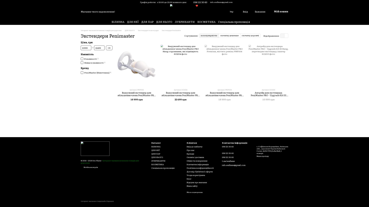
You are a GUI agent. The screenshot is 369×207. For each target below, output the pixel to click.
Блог (189, 178)
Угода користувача (196, 175)
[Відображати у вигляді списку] (286, 36)
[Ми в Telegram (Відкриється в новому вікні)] (86, 2)
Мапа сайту (192, 186)
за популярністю (209, 35)
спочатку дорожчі (250, 35)
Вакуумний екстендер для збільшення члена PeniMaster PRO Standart (137, 95)
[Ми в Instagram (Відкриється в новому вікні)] (82, 2)
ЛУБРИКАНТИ (185, 22)
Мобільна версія (90, 167)
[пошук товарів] (255, 22)
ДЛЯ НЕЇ (133, 22)
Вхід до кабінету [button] (194, 146)
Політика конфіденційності (200, 168)
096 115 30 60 (200, 2)
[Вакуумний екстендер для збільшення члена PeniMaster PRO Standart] (136, 64)
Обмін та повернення (197, 160)
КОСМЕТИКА (206, 22)
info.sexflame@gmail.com (221, 2)
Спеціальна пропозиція (234, 22)
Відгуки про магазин (197, 182)
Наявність (87, 54)
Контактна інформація (198, 164)
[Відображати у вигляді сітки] (282, 36)
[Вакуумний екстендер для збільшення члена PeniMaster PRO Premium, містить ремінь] (224, 64)
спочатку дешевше (229, 35)
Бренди (190, 153)
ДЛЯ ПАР (147, 22)
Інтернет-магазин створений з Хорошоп (97, 201)
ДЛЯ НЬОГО (164, 22)
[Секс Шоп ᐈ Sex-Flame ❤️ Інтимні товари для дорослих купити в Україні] (95, 148)
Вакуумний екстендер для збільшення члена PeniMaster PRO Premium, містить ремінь (224, 95)
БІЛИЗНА (118, 22)
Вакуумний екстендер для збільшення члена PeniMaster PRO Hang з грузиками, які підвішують (180, 95)
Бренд (85, 68)
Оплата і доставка (195, 157)
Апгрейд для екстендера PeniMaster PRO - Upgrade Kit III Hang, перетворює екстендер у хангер (268, 96)
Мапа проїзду (263, 156)
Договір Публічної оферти (200, 171)
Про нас (190, 150)
